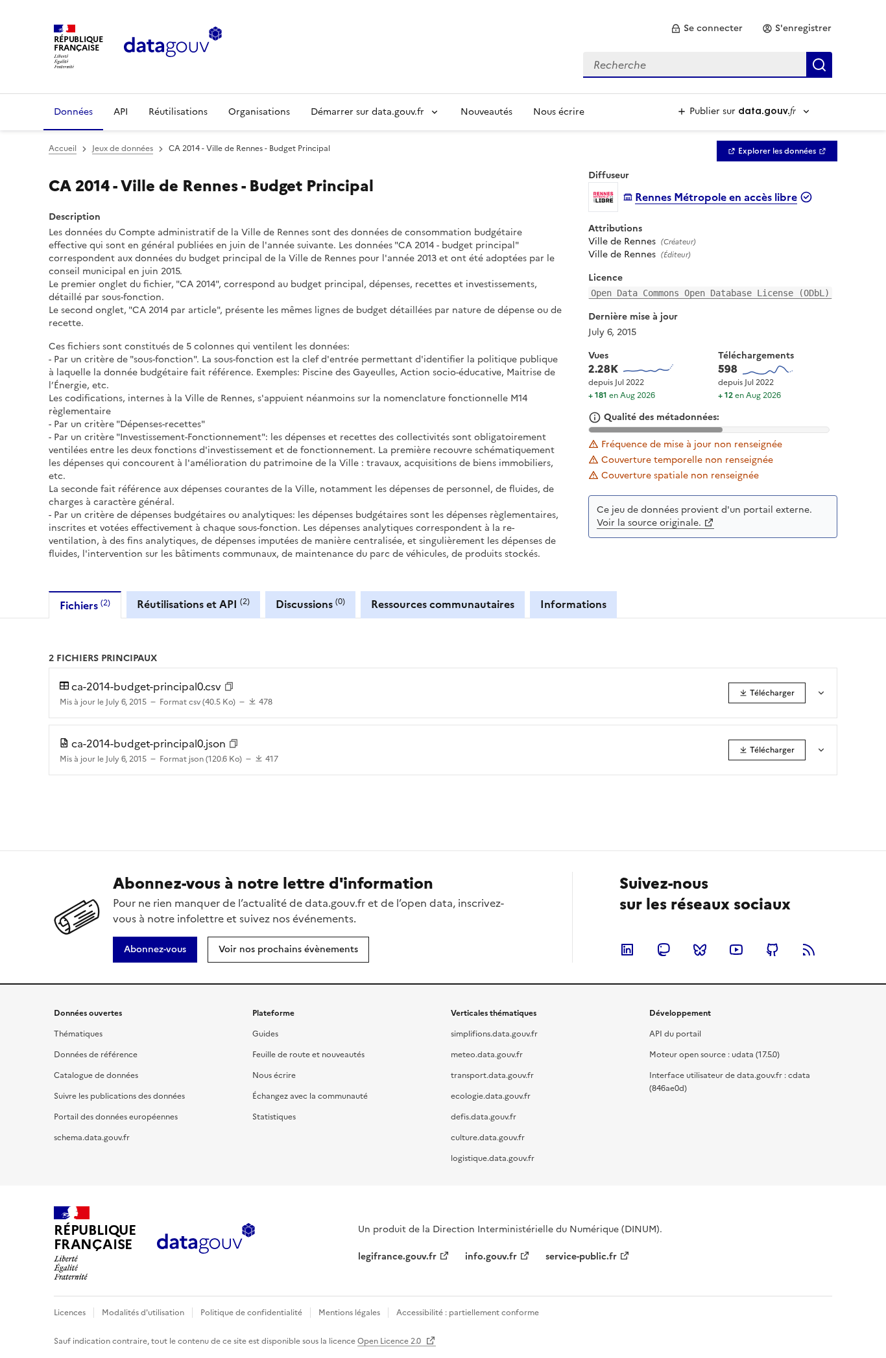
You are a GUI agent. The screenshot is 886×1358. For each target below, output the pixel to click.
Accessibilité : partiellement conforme (467, 1312)
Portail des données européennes (116, 1117)
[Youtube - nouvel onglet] (736, 950)
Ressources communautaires (442, 604)
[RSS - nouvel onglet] (809, 950)
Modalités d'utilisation (143, 1312)
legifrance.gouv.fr (397, 1256)
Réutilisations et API (193, 604)
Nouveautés (486, 112)
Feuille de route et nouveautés (308, 1054)
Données (73, 112)
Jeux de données (122, 148)
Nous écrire (558, 112)
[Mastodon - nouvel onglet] (663, 950)
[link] (707, 28)
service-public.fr (581, 1256)
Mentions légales (349, 1312)
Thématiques (78, 1034)
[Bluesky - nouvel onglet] (700, 950)
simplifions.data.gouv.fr (494, 1034)
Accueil (63, 148)
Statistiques (274, 1117)
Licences (70, 1312)
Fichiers (85, 605)
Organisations (259, 112)
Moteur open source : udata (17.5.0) (714, 1054)
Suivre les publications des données (119, 1096)
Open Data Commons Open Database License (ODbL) (710, 293)
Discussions (310, 604)
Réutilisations (178, 112)
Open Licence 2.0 (390, 1341)
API (121, 112)
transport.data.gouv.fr (492, 1075)
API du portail (675, 1034)
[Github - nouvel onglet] (772, 950)
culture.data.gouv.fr (488, 1137)
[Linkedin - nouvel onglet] (627, 950)
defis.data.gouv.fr (483, 1117)
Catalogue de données (96, 1075)
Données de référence (96, 1054)
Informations (573, 604)
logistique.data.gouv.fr (492, 1158)
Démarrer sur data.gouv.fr (367, 112)
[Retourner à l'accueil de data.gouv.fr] (173, 45)
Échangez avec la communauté (310, 1096)
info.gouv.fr (491, 1256)
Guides (265, 1034)
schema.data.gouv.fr (92, 1137)
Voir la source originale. (649, 523)
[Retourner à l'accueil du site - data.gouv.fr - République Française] (206, 1243)
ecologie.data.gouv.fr (491, 1096)
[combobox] (707, 65)
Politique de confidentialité (251, 1312)
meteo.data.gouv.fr (487, 1054)
